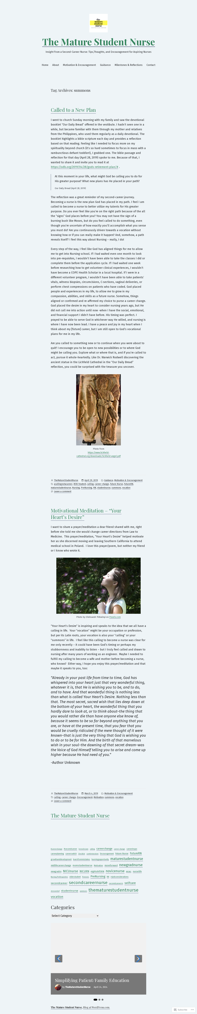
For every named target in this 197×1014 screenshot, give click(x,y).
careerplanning (57, 853)
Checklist (81, 854)
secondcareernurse (88, 882)
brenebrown (83, 849)
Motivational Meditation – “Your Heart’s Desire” (86, 513)
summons (116, 487)
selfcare (130, 883)
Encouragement (84, 797)
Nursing (76, 487)
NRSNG (128, 872)
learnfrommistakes (81, 859)
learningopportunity (100, 859)
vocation (126, 487)
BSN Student (80, 484)
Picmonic (85, 877)
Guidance (105, 65)
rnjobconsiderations (120, 877)
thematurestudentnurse (113, 890)
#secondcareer (70, 849)
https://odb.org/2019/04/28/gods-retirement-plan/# (84, 167)
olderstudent (75, 877)
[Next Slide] (138, 958)
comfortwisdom (92, 854)
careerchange (104, 848)
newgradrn (56, 871)
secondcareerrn (116, 883)
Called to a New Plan (73, 109)
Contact (151, 65)
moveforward (111, 865)
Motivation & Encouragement (79, 65)
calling (90, 484)
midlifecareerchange (61, 865)
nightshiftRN (97, 871)
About (55, 65)
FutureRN (128, 484)
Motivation (99, 797)
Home (45, 65)
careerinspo (132, 849)
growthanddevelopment (61, 859)
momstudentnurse (82, 865)
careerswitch (71, 853)
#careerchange (56, 849)
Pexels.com (115, 617)
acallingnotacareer (63, 484)
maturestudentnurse (61, 487)
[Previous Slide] (58, 958)
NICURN (84, 871)
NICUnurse (70, 871)
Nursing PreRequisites (59, 877)
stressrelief (55, 891)
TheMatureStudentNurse (66, 480)
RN (94, 487)
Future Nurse (116, 484)
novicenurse (115, 871)
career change (102, 484)
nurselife (137, 871)
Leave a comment (62, 491)
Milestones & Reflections (129, 65)
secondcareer (59, 883)
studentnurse (104, 487)
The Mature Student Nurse (98, 41)
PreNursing (86, 487)
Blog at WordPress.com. (96, 1007)
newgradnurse (131, 865)
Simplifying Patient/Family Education (92, 980)
